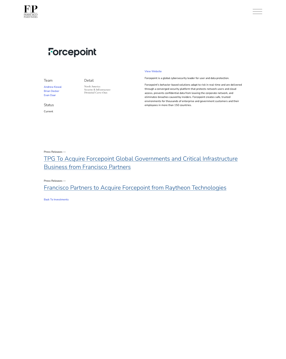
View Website (153, 71)
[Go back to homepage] (31, 11)
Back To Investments (56, 199)
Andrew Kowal (53, 87)
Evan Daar (50, 95)
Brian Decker (51, 91)
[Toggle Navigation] (257, 12)
